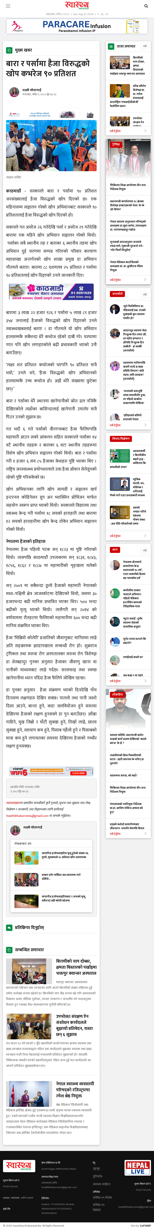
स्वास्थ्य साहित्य (101, 1184)
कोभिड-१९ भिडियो (98, 1208)
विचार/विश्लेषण (121, 439)
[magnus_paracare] (77, 33)
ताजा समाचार (126, 47)
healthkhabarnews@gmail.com (27, 816)
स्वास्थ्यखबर (13, 803)
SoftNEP (145, 1225)
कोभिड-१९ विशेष (102, 1198)
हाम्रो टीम (6, 1209)
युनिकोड (97, 1176)
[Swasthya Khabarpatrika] (77, 5)
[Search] (146, 6)
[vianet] (51, 775)
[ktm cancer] (51, 304)
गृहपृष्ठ (96, 1168)
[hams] (51, 117)
